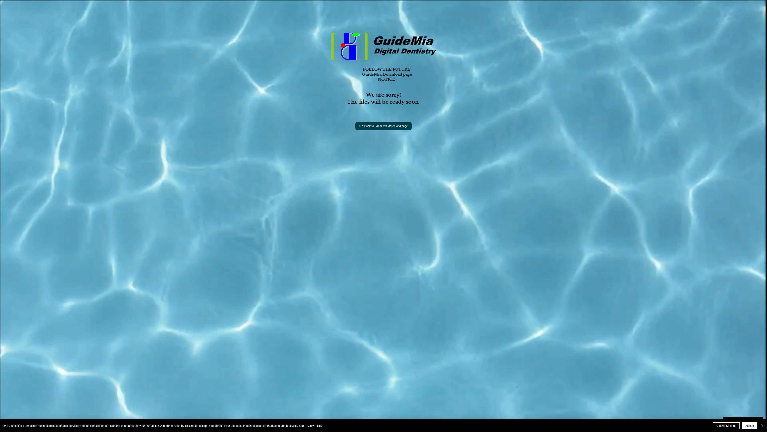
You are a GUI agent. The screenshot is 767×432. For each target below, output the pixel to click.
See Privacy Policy (310, 426)
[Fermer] (762, 425)
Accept (749, 426)
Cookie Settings (726, 426)
